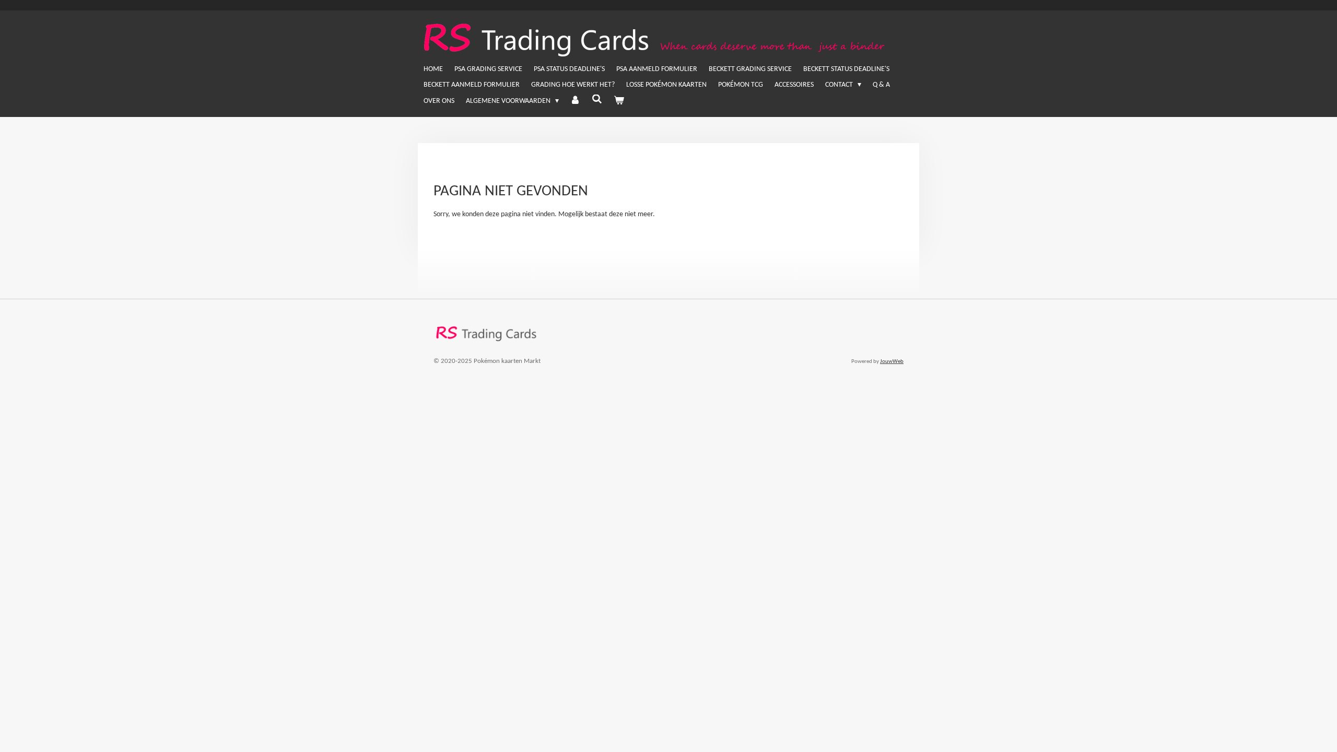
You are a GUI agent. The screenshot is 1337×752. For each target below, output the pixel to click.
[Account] (576, 101)
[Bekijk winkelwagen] (619, 101)
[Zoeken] (597, 100)
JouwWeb (892, 362)
